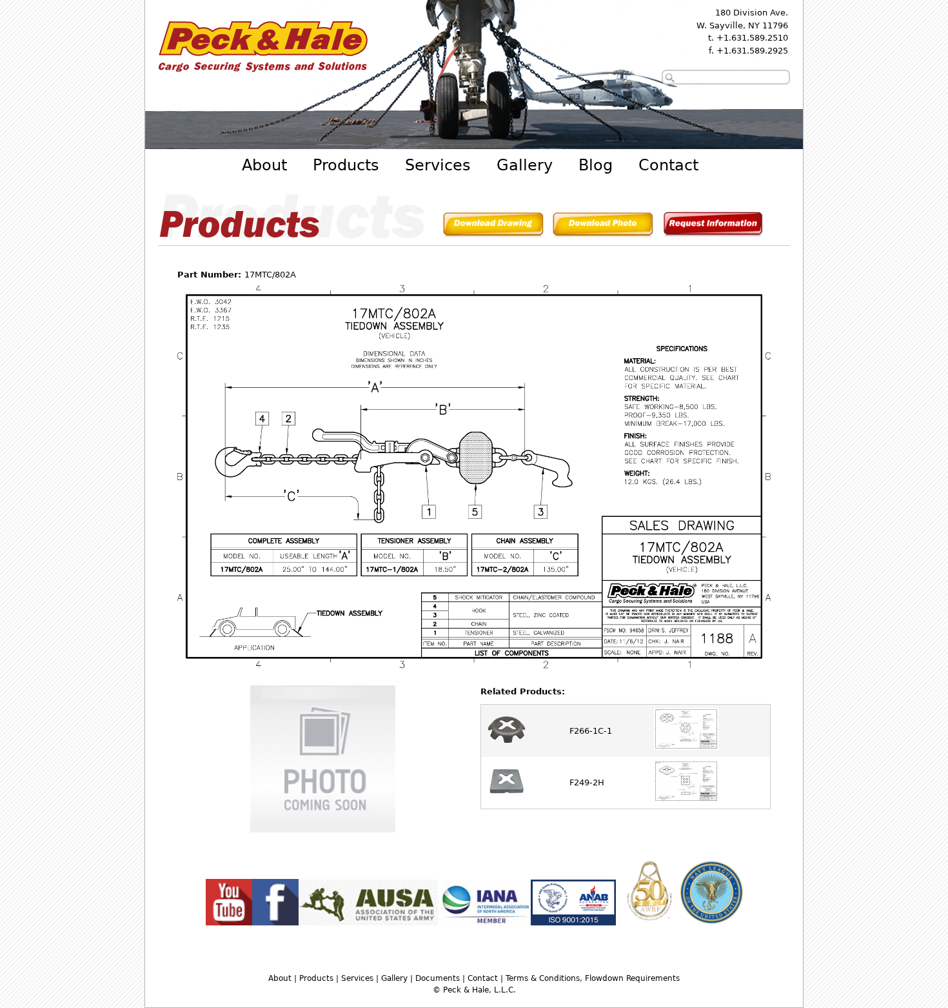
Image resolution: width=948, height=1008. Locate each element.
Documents (437, 978)
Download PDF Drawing (493, 226)
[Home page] (262, 74)
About (264, 165)
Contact (668, 165)
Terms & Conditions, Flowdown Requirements (593, 978)
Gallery (525, 165)
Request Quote (712, 226)
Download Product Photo (603, 226)
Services (438, 165)
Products (346, 165)
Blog (595, 165)
